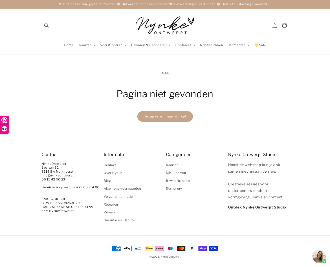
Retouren (111, 204)
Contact (110, 165)
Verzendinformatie (118, 196)
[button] (46, 25)
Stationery (174, 189)
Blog (107, 180)
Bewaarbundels (178, 180)
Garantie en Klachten (120, 220)
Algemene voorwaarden (122, 189)
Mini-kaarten (176, 173)
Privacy (110, 212)
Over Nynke (113, 173)
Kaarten (172, 165)
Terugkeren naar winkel (165, 116)
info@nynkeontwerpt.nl (59, 175)
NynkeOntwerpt (170, 256)
